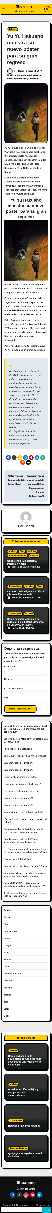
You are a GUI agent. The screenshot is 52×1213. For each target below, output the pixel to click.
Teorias (7, 995)
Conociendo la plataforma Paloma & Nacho (22, 562)
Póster (18, 79)
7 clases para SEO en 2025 (17, 859)
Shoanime (24, 6)
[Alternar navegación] (3, 9)
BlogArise (40, 1205)
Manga (7, 952)
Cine (22, 551)
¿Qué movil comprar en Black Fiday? (22, 784)
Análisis (12, 551)
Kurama (37, 75)
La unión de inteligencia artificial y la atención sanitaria (25, 593)
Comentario (10, 666)
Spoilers (8, 987)
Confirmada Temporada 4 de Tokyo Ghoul (16, 480)
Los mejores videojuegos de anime (21, 791)
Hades (21, 71)
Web (6, 697)
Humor (7, 938)
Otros (39, 586)
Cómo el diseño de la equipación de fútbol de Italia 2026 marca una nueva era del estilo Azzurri (25, 729)
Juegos (7, 945)
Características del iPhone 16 (19, 763)
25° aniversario (18, 75)
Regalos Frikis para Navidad (18, 749)
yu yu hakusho (31, 79)
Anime (7, 917)
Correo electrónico (13, 688)
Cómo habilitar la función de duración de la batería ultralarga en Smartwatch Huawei (25, 622)
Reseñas (34, 556)
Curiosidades (15, 586)
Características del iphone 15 (18, 798)
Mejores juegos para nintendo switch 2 (24, 812)
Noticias (12, 29)
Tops (6, 1002)
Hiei (30, 75)
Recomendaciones (17, 556)
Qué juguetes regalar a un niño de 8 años (25, 756)
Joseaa (15, 567)
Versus (7, 1009)
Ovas (10, 79)
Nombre (8, 679)
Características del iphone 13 (18, 805)
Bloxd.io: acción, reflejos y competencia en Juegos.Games (23, 1092)
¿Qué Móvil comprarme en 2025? (20, 777)
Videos (7, 1016)
